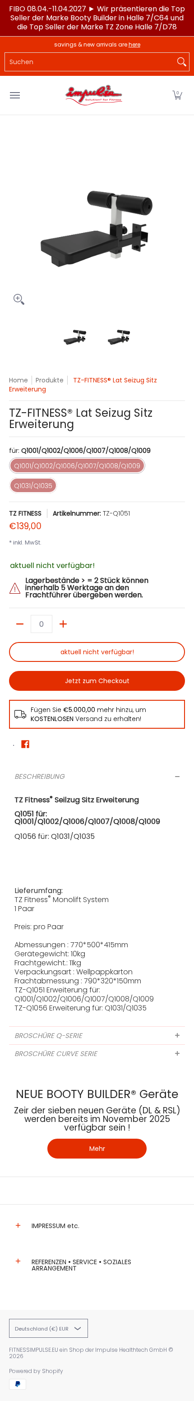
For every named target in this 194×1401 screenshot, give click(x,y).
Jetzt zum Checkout (97, 680)
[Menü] (14, 95)
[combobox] (90, 62)
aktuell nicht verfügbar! (97, 651)
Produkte (50, 380)
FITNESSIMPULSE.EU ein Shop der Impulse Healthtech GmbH (88, 1350)
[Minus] (20, 624)
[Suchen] (182, 62)
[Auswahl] (63, 624)
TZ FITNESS (25, 513)
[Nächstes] (179, 221)
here (134, 44)
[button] (177, 95)
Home (18, 380)
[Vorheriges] (15, 221)
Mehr (97, 1148)
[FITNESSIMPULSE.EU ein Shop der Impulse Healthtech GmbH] (94, 95)
